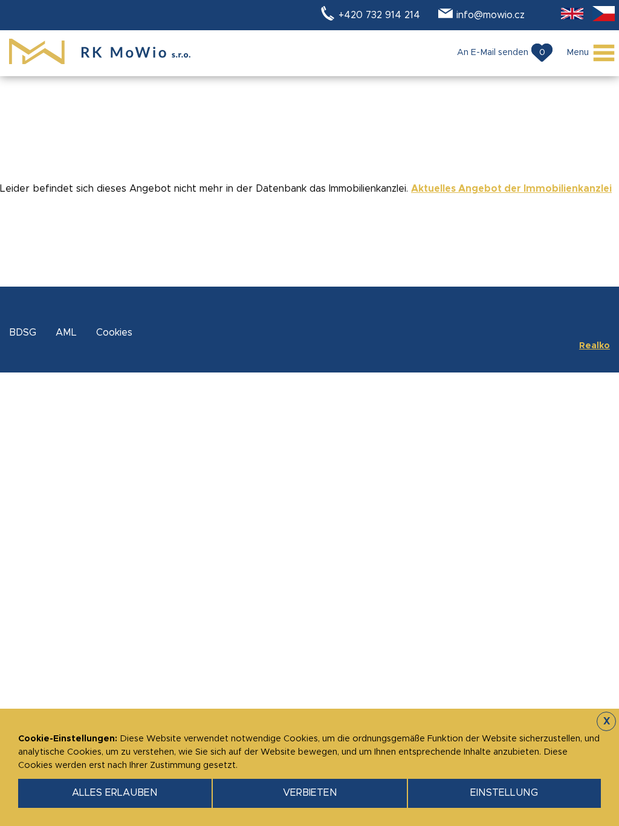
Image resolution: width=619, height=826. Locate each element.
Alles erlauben (115, 793)
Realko (594, 346)
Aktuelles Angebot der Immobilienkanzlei (511, 188)
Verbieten (310, 793)
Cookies (114, 332)
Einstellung (504, 793)
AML (66, 332)
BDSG (22, 332)
